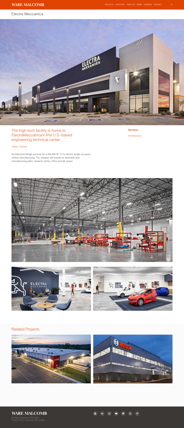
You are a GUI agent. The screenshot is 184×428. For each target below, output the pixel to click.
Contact (158, 5)
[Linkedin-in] (102, 413)
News (139, 5)
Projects (109, 5)
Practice (131, 5)
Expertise (120, 5)
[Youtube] (116, 413)
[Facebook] (123, 413)
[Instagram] (109, 413)
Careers (148, 5)
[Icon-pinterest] (137, 413)
